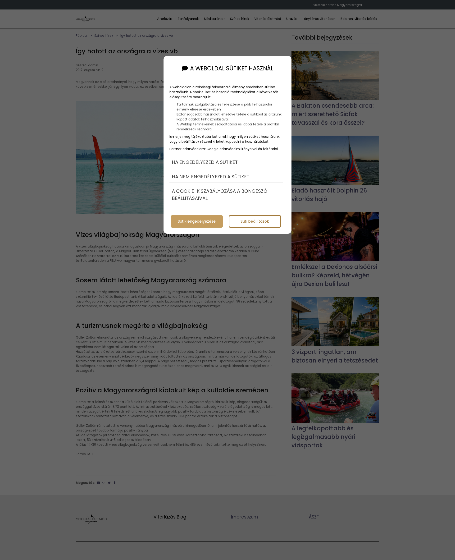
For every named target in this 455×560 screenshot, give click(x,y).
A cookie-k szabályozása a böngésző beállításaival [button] (219, 195)
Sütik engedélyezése (197, 221)
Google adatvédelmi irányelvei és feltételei (242, 149)
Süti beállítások (255, 221)
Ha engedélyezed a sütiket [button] (205, 162)
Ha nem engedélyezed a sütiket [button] (210, 176)
